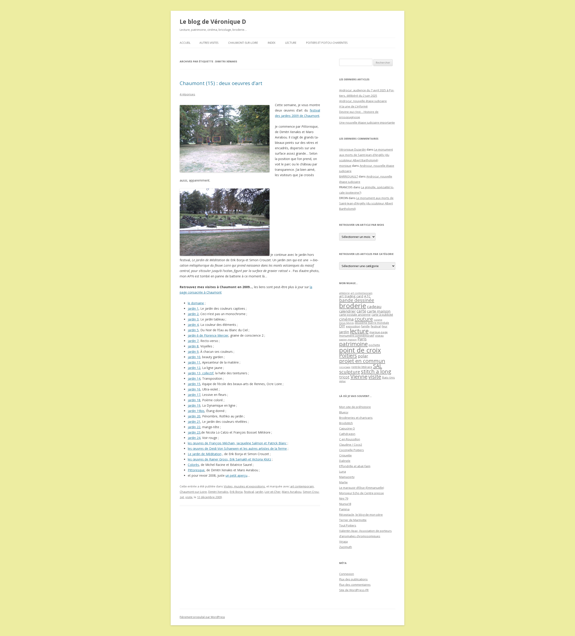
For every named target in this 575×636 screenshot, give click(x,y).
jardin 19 (194, 405)
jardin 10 (194, 357)
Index (271, 43)
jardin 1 (193, 308)
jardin (259, 492)
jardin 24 (194, 438)
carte (361, 311)
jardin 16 (194, 389)
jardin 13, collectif (200, 373)
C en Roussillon (349, 439)
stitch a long (376, 371)
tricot (344, 377)
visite (188, 497)
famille (365, 326)
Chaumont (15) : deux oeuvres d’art (221, 83)
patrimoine (353, 344)
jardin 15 (194, 384)
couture (364, 319)
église (342, 381)
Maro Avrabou (291, 492)
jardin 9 (193, 351)
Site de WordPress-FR (354, 590)
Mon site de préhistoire (355, 407)
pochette (374, 345)
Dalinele (344, 461)
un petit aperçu (236, 475)
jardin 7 (193, 341)
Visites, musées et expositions (244, 486)
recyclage (344, 367)
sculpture (349, 371)
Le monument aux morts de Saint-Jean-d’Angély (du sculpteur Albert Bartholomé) (366, 154)
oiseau (379, 336)
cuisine (378, 319)
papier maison (348, 339)
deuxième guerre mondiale (372, 323)
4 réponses (187, 94)
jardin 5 (193, 330)
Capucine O (347, 428)
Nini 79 (343, 498)
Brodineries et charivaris (356, 418)
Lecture (290, 43)
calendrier (347, 311)
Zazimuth (345, 547)
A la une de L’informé (353, 106)
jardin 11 (194, 362)
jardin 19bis (196, 411)
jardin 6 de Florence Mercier (208, 335)
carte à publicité (382, 315)
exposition (353, 326)
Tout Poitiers (347, 525)
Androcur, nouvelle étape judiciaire (363, 101)
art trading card (351, 296)
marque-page (378, 332)
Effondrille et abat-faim (354, 466)
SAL (377, 366)
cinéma (346, 319)
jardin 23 (194, 432)
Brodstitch (346, 423)
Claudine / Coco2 (350, 445)
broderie (352, 305)
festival (249, 492)
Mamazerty (347, 477)
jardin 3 (193, 319)
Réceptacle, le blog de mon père (361, 515)
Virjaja (343, 542)
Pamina (344, 509)
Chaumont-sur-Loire (243, 43)
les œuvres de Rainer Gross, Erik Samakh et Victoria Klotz (229, 459)
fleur (384, 326)
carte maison (379, 311)
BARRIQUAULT (348, 176)
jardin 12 (194, 368)
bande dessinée (356, 300)
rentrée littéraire (361, 367)
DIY (342, 326)
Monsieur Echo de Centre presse (361, 493)
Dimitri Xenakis (218, 492)
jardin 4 (193, 324)
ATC (367, 296)
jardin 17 (194, 395)
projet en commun (362, 360)
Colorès (193, 465)
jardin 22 (194, 427)
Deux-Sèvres (346, 323)
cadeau (374, 306)
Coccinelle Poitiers (351, 450)
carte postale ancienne (355, 315)
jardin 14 (194, 378)
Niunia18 (345, 504)
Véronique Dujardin (352, 149)
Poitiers (348, 355)
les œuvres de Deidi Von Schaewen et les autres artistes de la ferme (237, 448)
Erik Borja (236, 492)
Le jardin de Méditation (204, 454)
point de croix (360, 350)
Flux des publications (353, 579)
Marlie (343, 482)
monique (345, 166)
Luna (342, 471)
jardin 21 (194, 421)
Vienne (358, 376)
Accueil (185, 43)
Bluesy (343, 412)
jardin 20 (194, 416)
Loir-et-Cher (273, 492)
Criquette (345, 455)
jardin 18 (194, 400)
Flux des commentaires (355, 585)
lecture (359, 331)
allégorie (344, 293)
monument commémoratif (356, 335)
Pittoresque (196, 470)
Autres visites (208, 43)
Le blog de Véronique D (213, 22)
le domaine (196, 303)
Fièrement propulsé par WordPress (202, 617)
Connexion (346, 574)
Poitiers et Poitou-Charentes (326, 43)
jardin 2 (193, 314)
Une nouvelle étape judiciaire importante (367, 123)
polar (363, 356)
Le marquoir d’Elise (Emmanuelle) (361, 488)
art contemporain (302, 486)
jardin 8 (193, 346)
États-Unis (388, 377)
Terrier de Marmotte (353, 520)
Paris (362, 339)
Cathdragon (347, 434)
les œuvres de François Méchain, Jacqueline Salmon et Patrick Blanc (237, 443)
